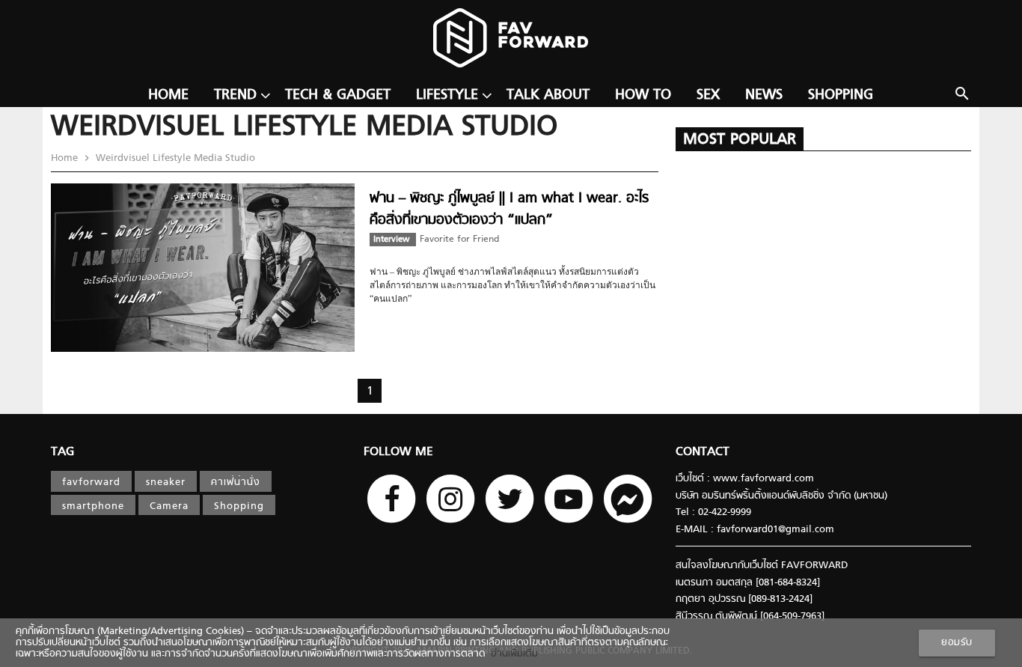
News (764, 95)
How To (643, 95)
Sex (708, 95)
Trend (235, 95)
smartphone (93, 506)
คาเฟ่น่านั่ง (235, 482)
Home (168, 95)
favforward (91, 482)
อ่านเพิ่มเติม (511, 654)
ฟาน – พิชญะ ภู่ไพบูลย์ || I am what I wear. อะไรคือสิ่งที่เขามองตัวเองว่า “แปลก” (509, 209)
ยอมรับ (957, 643)
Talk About (548, 95)
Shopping (840, 95)
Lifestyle (447, 95)
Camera (169, 506)
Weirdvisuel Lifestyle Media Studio (174, 158)
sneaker (166, 482)
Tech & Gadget (338, 95)
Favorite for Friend (459, 239)
